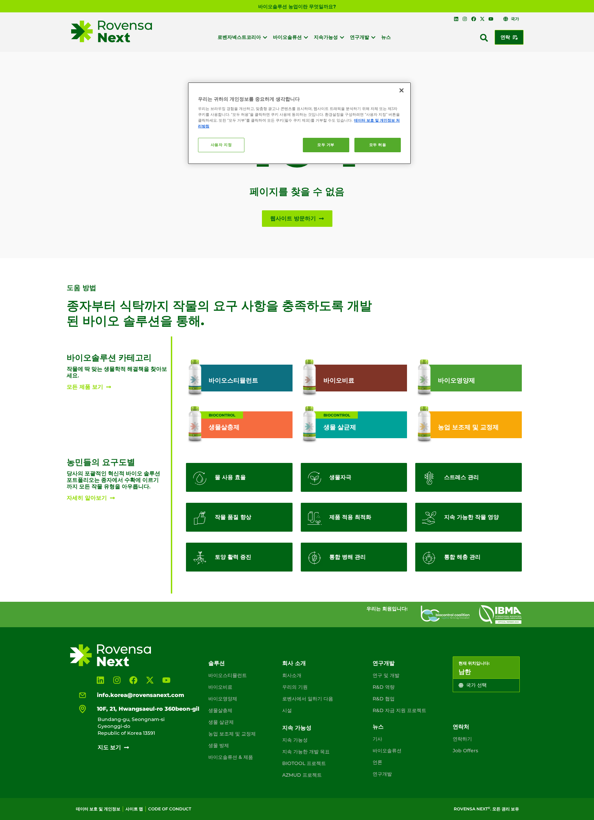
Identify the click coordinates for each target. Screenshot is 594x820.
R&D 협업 (384, 699)
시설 (287, 710)
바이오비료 (220, 687)
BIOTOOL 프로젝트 (304, 763)
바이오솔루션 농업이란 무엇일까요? (297, 6)
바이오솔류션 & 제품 (230, 757)
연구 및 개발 (386, 675)
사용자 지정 (221, 144)
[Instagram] (465, 19)
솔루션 (216, 663)
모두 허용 (377, 144)
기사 (377, 739)
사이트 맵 (134, 808)
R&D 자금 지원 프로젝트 (399, 710)
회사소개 (291, 675)
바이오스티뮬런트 (227, 675)
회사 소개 (294, 663)
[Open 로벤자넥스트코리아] (265, 37)
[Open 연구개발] (373, 37)
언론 (377, 762)
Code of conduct (169, 808)
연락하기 (462, 739)
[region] (299, 123)
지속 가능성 (296, 727)
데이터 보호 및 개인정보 (98, 808)
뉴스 (378, 726)
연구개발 (384, 663)
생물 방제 (218, 745)
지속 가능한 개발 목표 (306, 752)
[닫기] (401, 90)
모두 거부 (325, 144)
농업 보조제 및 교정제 (232, 734)
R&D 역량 (384, 687)
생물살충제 (220, 710)
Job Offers (465, 750)
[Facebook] (473, 19)
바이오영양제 (222, 699)
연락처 (461, 726)
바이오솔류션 (387, 750)
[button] (484, 38)
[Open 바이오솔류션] (306, 37)
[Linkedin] (456, 19)
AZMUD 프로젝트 (302, 775)
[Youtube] (491, 19)
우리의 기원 (295, 687)
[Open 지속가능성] (342, 37)
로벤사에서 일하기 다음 (307, 699)
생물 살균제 (221, 722)
